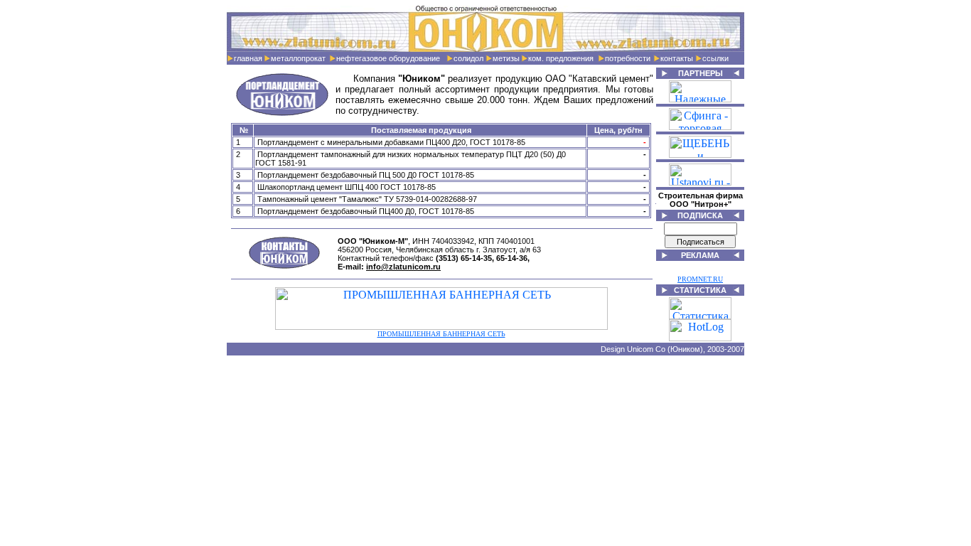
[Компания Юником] (485, 48)
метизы (506, 58)
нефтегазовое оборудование (388, 58)
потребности (627, 58)
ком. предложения (561, 58)
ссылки (715, 58)
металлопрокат (298, 58)
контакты (676, 58)
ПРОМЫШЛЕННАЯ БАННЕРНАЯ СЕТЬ (441, 334)
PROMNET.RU (700, 279)
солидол (468, 58)
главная (248, 58)
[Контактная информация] (284, 266)
